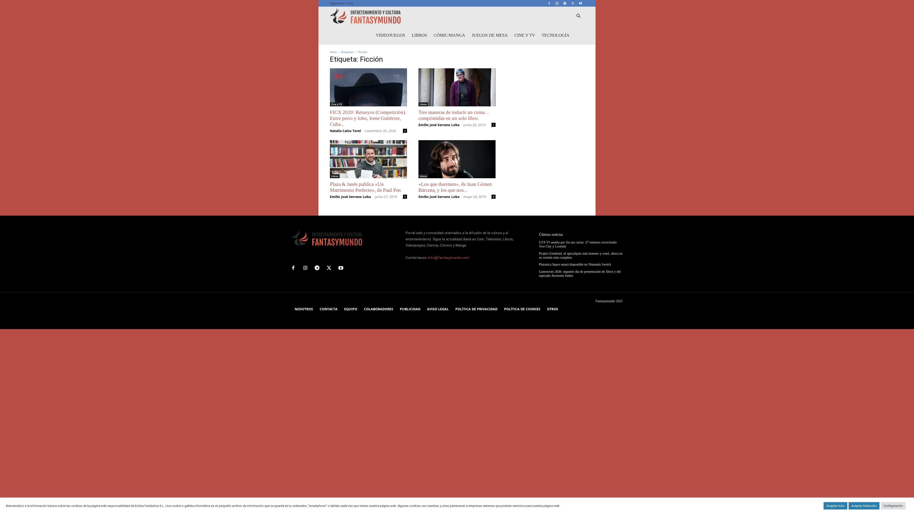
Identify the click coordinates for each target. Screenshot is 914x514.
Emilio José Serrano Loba (438, 125)
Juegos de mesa (490, 35)
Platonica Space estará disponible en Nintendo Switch (575, 264)
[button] (578, 16)
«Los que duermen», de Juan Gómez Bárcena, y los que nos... (455, 187)
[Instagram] (557, 3)
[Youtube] (580, 3)
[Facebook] (549, 3)
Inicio (333, 52)
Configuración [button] (893, 506)
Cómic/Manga (449, 35)
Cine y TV (524, 35)
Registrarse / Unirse (341, 3)
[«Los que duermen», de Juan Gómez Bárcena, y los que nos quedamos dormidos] (457, 159)
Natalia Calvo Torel (345, 130)
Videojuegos (390, 35)
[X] (572, 3)
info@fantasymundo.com (448, 258)
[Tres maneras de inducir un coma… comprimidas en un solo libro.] (457, 87)
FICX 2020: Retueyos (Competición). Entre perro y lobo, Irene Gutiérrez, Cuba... (368, 118)
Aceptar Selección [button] (864, 506)
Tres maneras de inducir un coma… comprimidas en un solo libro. (454, 115)
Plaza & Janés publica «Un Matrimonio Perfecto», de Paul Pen (365, 187)
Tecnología (555, 35)
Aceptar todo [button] (835, 506)
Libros (419, 35)
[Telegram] (564, 3)
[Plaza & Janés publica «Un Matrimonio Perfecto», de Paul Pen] (368, 159)
